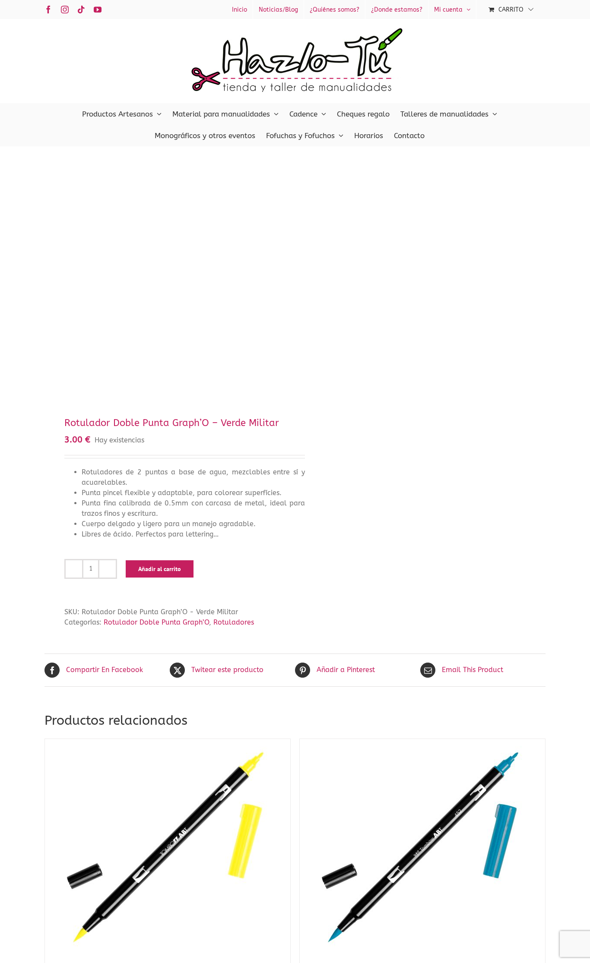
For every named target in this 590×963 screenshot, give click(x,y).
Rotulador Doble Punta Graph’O (156, 622)
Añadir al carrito (159, 569)
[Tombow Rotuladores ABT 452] (422, 847)
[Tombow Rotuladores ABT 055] (167, 847)
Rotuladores (233, 622)
